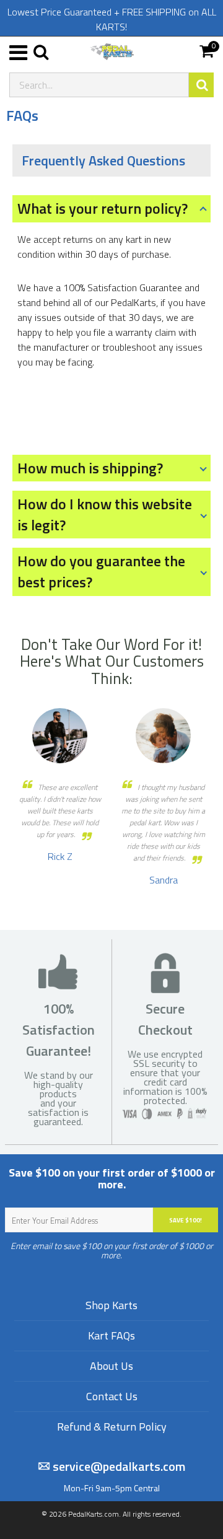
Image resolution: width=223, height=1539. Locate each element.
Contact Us (112, 1396)
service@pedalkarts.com (117, 1466)
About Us (111, 1365)
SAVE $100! (185, 1220)
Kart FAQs (111, 1335)
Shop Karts (111, 1305)
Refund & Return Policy (112, 1426)
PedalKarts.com (93, 1514)
